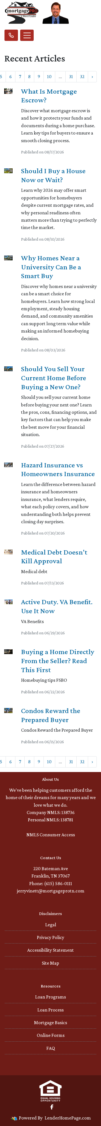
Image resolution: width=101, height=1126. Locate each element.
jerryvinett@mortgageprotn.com (50, 891)
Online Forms (51, 1035)
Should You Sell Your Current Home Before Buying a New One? (53, 377)
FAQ (50, 1048)
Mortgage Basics (50, 1022)
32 (82, 76)
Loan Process (50, 1010)
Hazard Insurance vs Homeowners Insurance (58, 469)
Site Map (50, 963)
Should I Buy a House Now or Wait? (53, 175)
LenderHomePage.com (68, 1118)
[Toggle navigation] (27, 35)
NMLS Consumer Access (50, 834)
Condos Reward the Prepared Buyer (50, 715)
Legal (50, 924)
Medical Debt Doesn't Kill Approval (54, 556)
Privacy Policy (50, 937)
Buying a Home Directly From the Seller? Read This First (57, 660)
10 (49, 76)
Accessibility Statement (50, 950)
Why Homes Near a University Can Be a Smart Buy (51, 267)
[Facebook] (51, 1107)
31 (71, 76)
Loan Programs (50, 997)
